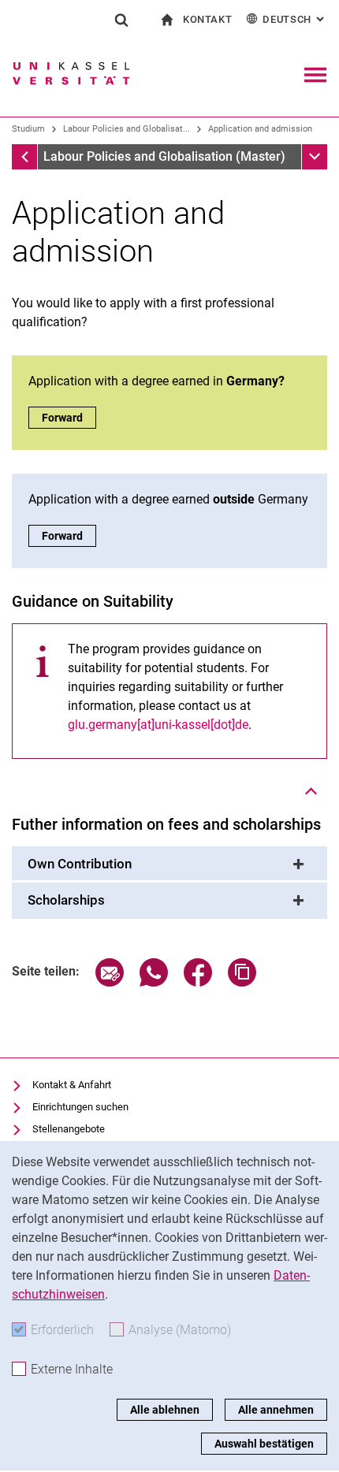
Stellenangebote (68, 1129)
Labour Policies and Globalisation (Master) (164, 156)
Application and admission (260, 129)
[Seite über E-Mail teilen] (109, 982)
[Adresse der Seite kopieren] (242, 982)
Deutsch (295, 19)
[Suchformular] (121, 20)
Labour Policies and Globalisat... (126, 129)
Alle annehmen (276, 1409)
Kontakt (208, 19)
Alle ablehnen (164, 1409)
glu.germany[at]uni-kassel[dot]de (158, 724)
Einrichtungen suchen (80, 1107)
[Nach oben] (311, 791)
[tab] (169, 864)
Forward (69, 417)
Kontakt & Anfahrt (71, 1085)
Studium (28, 129)
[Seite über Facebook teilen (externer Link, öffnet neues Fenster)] (198, 982)
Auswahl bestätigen (264, 1443)
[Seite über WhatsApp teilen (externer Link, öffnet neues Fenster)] (154, 982)
